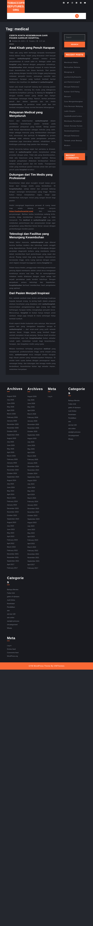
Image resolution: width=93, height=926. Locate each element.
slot (8, 610)
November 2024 (13, 470)
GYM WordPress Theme (39, 666)
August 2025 (11, 438)
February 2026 (12, 417)
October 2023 (12, 515)
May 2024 (10, 491)
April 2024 (10, 494)
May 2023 (10, 533)
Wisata (9, 628)
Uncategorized (12, 624)
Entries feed (11, 649)
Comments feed (12, 652)
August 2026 (11, 396)
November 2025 (13, 428)
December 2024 (13, 466)
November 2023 (13, 512)
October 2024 (12, 473)
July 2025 (10, 442)
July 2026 (10, 400)
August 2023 (11, 522)
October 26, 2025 (18, 41)
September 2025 (13, 435)
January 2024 (12, 505)
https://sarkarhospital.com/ (21, 211)
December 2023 (13, 508)
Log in (9, 645)
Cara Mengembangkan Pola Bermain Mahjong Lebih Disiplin (73, 106)
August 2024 (11, 480)
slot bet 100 (11, 614)
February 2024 (12, 501)
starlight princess (13, 621)
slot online (10, 617)
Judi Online (11, 600)
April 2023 (10, 536)
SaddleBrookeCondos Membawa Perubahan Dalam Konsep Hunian (73, 121)
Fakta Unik (11, 593)
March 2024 (11, 498)
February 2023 (12, 540)
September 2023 (13, 519)
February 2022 (12, 550)
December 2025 (13, 424)
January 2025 (12, 463)
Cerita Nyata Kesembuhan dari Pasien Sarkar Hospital (28, 36)
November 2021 (13, 557)
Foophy (32, 41)
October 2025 (12, 431)
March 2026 (11, 414)
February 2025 (12, 459)
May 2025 (10, 449)
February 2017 (12, 568)
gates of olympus (13, 596)
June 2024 (11, 487)
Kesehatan (11, 603)
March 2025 (11, 456)
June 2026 (11, 403)
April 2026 (10, 410)
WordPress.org (12, 656)
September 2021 (13, 561)
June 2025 (11, 445)
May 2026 (10, 407)
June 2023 (11, 529)
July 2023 (10, 526)
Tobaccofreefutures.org (16, 6)
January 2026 (12, 421)
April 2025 (10, 452)
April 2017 (10, 564)
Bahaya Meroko (12, 589)
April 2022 (10, 543)
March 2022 (11, 547)
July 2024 (10, 484)
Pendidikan (11, 607)
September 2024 (13, 477)
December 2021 (13, 554)
